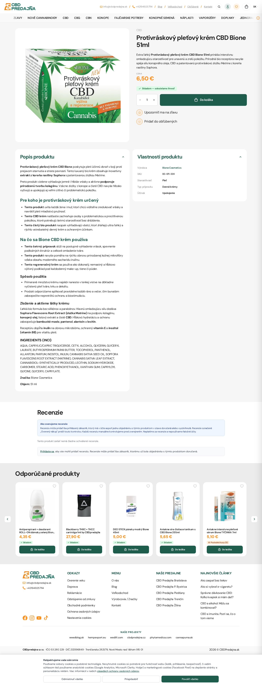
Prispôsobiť (131, 679)
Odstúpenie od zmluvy (81, 599)
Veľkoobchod (175, 6)
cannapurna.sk (184, 637)
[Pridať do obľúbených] (54, 485)
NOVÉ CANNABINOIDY (42, 18)
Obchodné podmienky (81, 605)
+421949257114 (144, 6)
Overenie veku (76, 580)
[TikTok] (45, 618)
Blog (160, 6)
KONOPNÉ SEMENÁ (161, 18)
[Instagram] (32, 618)
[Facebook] (25, 618)
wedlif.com (116, 637)
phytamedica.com (160, 637)
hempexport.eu (97, 637)
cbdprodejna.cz (136, 637)
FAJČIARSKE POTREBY (128, 18)
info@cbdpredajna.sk (115, 6)
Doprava (72, 587)
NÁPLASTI (186, 18)
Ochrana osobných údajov (83, 611)
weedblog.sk (76, 637)
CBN (89, 18)
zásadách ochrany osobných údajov (118, 671)
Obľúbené (193, 6)
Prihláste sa (47, 451)
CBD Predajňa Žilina (168, 605)
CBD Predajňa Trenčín (169, 599)
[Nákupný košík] (246, 6)
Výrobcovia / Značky (124, 599)
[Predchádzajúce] (8, 519)
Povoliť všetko (190, 679)
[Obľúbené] (236, 7)
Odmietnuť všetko (72, 679)
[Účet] (228, 7)
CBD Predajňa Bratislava (171, 580)
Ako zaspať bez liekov (214, 580)
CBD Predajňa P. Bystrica (171, 587)
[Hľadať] (219, 7)
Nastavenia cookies (79, 618)
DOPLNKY (227, 18)
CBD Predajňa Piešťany (170, 593)
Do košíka (39, 549)
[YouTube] (39, 618)
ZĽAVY (18, 18)
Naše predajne (168, 573)
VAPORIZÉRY (207, 18)
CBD (65, 18)
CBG (77, 18)
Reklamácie (74, 593)
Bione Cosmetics (171, 167)
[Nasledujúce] (254, 519)
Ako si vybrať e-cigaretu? (216, 587)
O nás (115, 580)
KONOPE (103, 18)
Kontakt (208, 6)
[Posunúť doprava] (258, 18)
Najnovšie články (216, 573)
